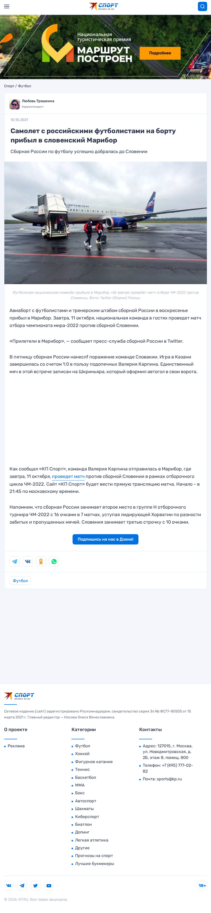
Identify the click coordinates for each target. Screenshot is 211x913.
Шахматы (84, 808)
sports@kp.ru (169, 778)
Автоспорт (85, 800)
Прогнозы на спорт (94, 855)
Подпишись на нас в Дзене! (105, 539)
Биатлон (83, 824)
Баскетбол (85, 777)
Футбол (24, 86)
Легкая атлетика (91, 840)
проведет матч (68, 476)
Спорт (9, 86)
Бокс (80, 792)
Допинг (82, 832)
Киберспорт (87, 816)
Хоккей (82, 753)
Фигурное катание (94, 761)
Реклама (16, 745)
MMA (80, 785)
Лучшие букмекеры (94, 863)
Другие (82, 847)
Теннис (82, 769)
